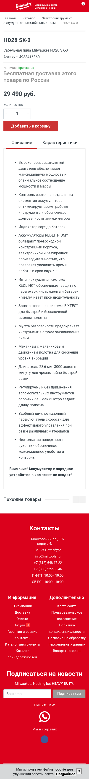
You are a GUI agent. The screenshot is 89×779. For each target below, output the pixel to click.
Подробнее (65, 774)
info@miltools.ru (47, 556)
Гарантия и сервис (22, 632)
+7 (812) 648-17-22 (48, 563)
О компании (22, 606)
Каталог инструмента (22, 644)
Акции (22, 625)
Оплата (22, 619)
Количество (13, 105)
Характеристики (60, 142)
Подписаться (69, 693)
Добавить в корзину (30, 126)
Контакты (22, 638)
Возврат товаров (67, 651)
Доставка (22, 612)
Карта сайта (66, 606)
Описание (21, 142)
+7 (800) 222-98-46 (48, 569)
